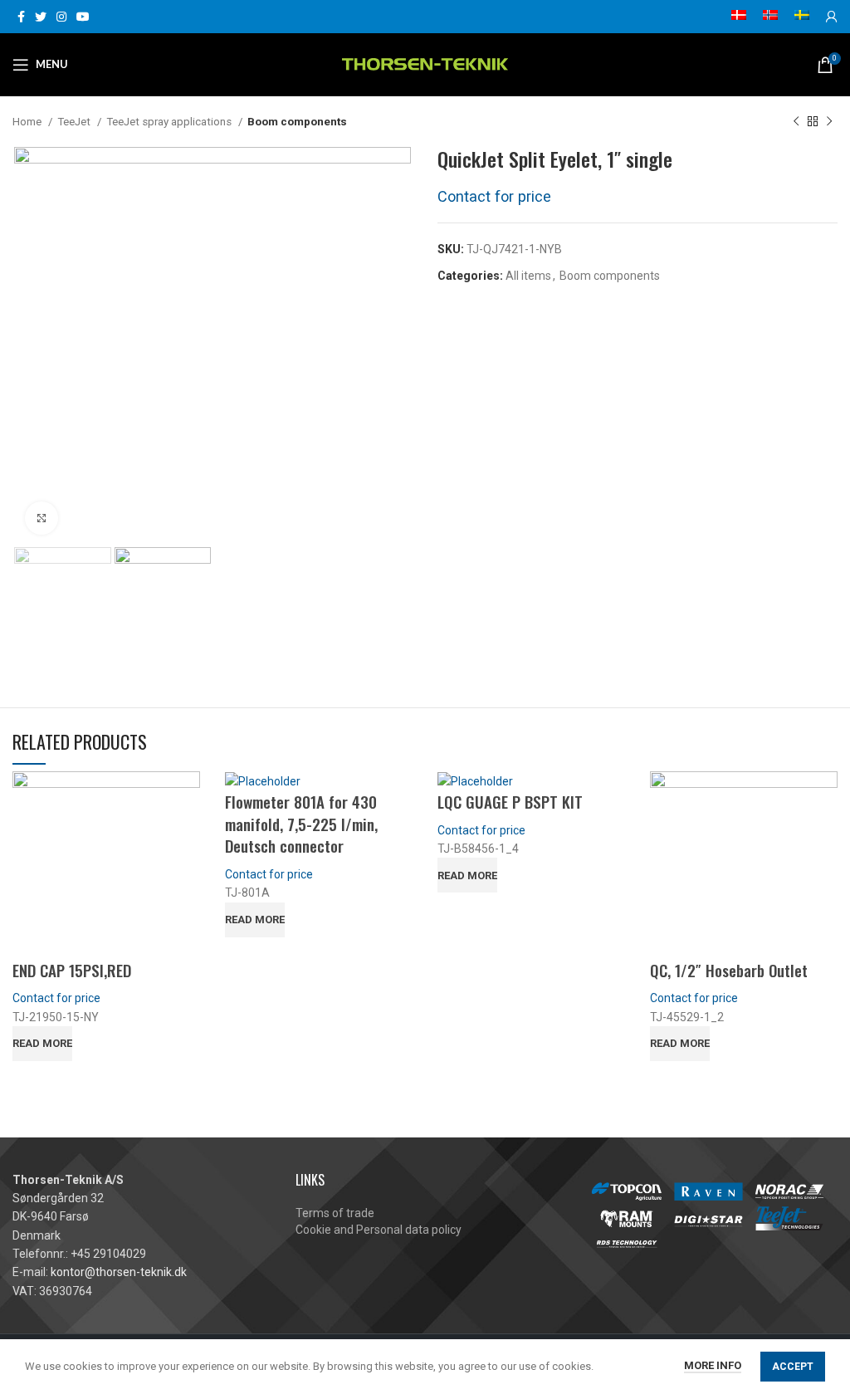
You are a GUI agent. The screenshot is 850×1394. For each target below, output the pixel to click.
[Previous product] (796, 122)
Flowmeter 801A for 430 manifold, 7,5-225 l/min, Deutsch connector (301, 823)
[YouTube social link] (83, 16)
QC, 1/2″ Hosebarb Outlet (729, 969)
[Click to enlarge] (41, 518)
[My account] (832, 16)
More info (712, 1365)
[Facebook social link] (21, 16)
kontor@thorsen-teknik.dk (119, 1272)
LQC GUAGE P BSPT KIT (510, 801)
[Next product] (829, 122)
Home (28, 121)
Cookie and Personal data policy (379, 1229)
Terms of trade (335, 1213)
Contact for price (494, 196)
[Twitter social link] (40, 16)
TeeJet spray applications (170, 121)
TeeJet (75, 121)
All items (528, 275)
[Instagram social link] (61, 16)
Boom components (297, 121)
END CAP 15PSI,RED (71, 969)
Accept (792, 1366)
